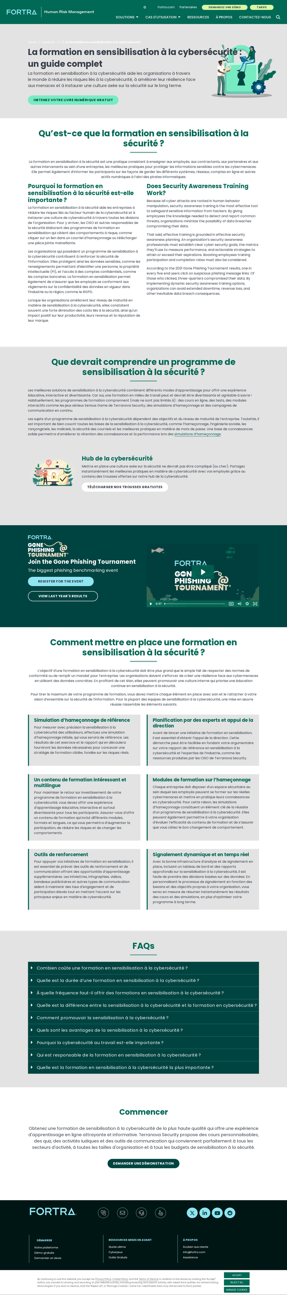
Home (32, 42)
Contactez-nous (255, 17)
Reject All (236, 1282)
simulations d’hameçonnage (197, 434)
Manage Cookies (236, 1289)
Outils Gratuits (118, 1257)
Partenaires (188, 7)
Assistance (190, 1257)
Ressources (198, 17)
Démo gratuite (44, 1253)
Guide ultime (117, 1247)
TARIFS (262, 7)
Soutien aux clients (195, 1247)
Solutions (127, 17)
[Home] (50, 11)
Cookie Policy (120, 1279)
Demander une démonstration (143, 1163)
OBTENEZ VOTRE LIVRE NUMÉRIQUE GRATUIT (73, 100)
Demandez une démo (225, 7)
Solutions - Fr (51, 42)
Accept (236, 1275)
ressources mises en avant (130, 1240)
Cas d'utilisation (163, 17)
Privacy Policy (103, 1279)
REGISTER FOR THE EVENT (61, 581)
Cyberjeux (115, 1252)
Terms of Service (148, 1279)
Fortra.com (166, 7)
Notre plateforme (46, 1247)
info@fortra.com (194, 1252)
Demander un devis (47, 1258)
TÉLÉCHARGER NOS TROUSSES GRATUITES (125, 487)
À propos (224, 17)
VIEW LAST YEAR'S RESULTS (62, 596)
